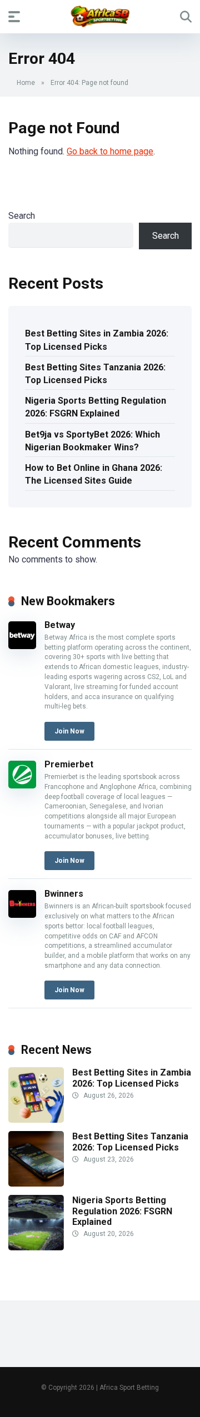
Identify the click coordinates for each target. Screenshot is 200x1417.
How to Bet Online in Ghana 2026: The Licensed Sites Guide (93, 474)
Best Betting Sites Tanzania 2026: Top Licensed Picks (95, 373)
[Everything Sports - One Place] (100, 16)
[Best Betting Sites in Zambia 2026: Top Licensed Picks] (36, 1119)
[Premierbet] (22, 785)
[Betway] (22, 646)
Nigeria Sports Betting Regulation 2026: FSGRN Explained (95, 407)
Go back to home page (110, 151)
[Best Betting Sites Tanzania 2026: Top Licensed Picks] (36, 1183)
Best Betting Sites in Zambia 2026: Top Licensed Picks (96, 339)
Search (21, 215)
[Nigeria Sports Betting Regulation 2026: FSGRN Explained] (36, 1247)
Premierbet (68, 764)
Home (26, 83)
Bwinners (63, 893)
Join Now (69, 731)
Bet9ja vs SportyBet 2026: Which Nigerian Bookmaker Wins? (92, 441)
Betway (59, 625)
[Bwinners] (22, 915)
